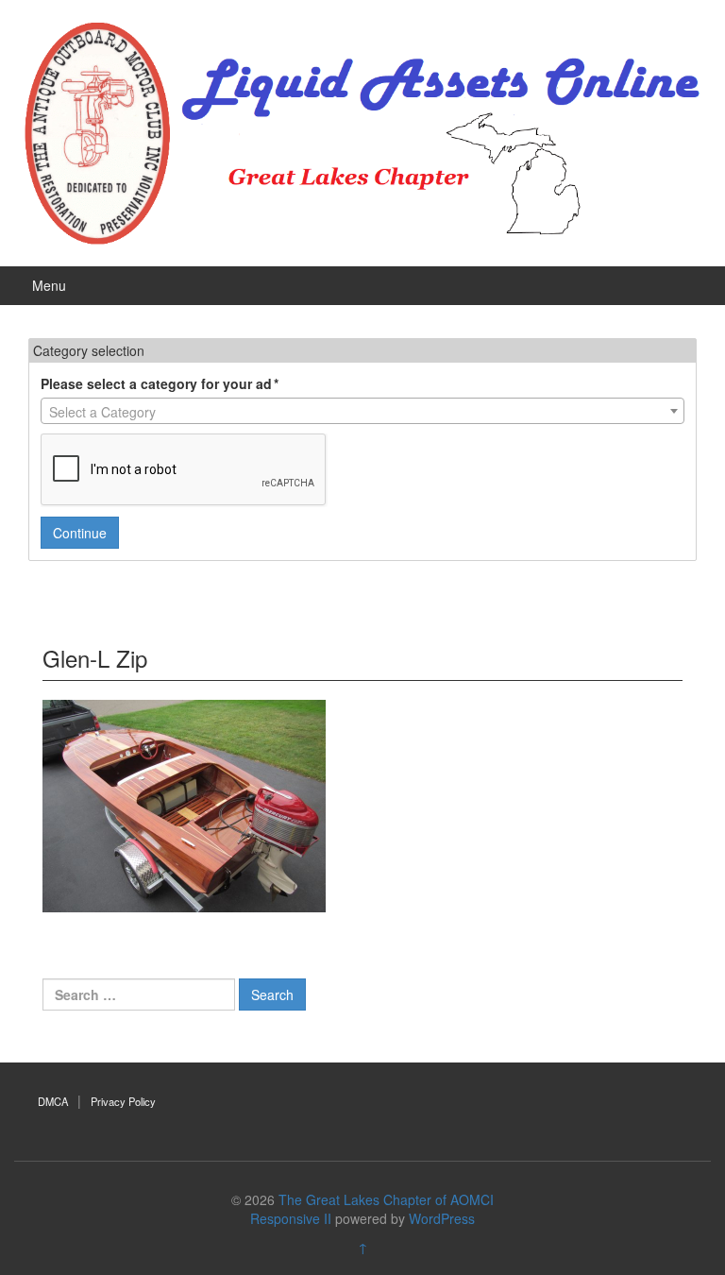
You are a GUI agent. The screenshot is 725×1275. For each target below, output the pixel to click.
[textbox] (362, 412)
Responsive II (290, 1218)
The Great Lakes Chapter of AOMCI (386, 1199)
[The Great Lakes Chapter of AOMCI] (362, 130)
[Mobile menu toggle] (682, 285)
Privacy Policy (123, 1101)
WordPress (442, 1218)
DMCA (53, 1101)
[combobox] (362, 411)
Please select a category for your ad (159, 383)
